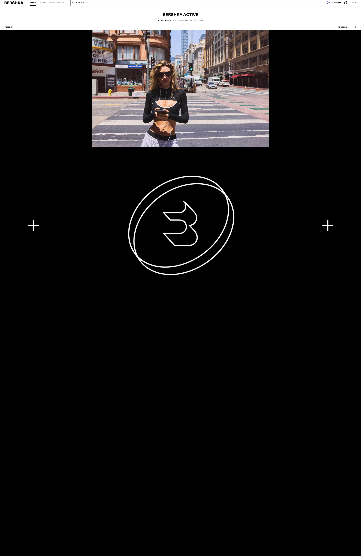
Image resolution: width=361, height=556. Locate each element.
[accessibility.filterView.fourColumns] (355, 27)
